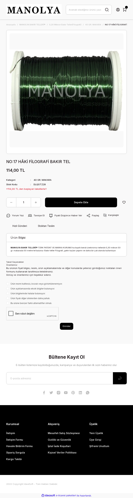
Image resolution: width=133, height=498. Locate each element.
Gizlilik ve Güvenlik (59, 439)
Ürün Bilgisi (18, 237)
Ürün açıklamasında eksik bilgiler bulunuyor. (33, 288)
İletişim (10, 433)
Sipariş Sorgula (15, 452)
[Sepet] (125, 10)
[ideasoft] (48, 495)
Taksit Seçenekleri (15, 262)
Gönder (67, 326)
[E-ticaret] (66, 495)
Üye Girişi (95, 439)
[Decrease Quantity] (11, 202)
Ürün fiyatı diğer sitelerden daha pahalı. (30, 298)
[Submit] (120, 378)
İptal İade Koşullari (59, 446)
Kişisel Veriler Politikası (62, 452)
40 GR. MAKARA (42, 179)
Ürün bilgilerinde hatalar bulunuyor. (28, 293)
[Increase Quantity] (36, 202)
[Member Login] (118, 10)
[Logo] (34, 9)
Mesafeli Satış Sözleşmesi (64, 433)
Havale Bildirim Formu (19, 446)
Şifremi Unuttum (99, 446)
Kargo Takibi (14, 459)
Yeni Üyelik (96, 433)
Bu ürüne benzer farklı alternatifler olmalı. (31, 303)
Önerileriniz (11, 265)
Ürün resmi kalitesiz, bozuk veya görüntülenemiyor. (36, 283)
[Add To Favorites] (124, 202)
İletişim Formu (14, 439)
